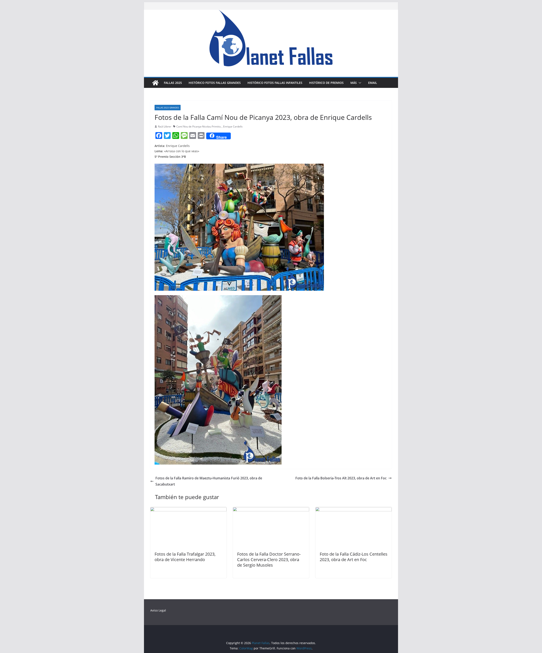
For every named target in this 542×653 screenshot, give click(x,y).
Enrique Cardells (233, 126)
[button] (359, 83)
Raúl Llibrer (164, 126)
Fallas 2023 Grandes (167, 107)
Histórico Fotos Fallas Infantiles (274, 83)
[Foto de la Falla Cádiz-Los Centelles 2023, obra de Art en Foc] (353, 510)
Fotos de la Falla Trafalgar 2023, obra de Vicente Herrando (185, 556)
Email (372, 83)
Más (353, 83)
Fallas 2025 (173, 83)
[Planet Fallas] (155, 83)
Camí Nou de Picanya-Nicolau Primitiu (198, 126)
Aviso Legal (158, 610)
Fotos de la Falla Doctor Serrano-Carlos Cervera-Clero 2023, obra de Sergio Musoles (269, 559)
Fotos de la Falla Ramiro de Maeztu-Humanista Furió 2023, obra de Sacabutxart (208, 481)
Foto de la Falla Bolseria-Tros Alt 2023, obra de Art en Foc (341, 478)
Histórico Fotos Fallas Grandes (215, 83)
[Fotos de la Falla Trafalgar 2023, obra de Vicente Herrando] (188, 510)
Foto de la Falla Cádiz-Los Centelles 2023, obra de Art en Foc (353, 556)
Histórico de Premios (326, 83)
